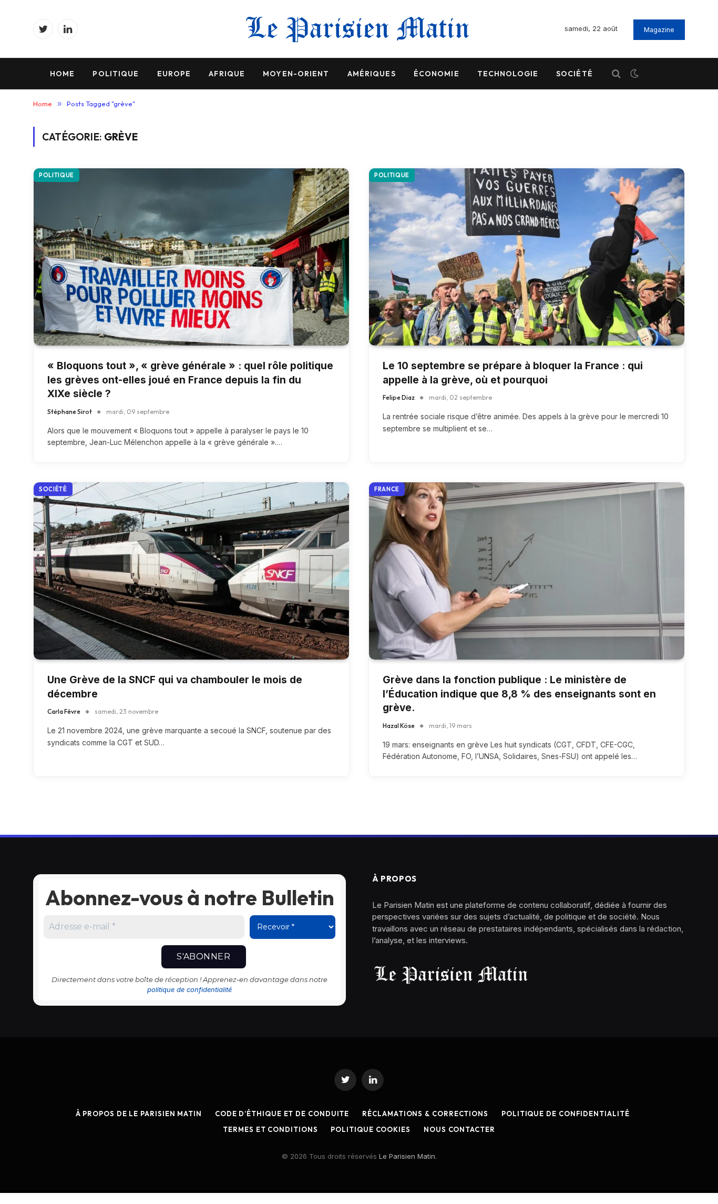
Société (574, 73)
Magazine (659, 30)
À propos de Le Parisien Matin (139, 1113)
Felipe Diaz (399, 397)
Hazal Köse (399, 726)
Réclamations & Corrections (425, 1113)
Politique (116, 73)
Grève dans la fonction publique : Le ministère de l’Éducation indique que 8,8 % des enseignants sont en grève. (519, 694)
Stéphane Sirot (69, 412)
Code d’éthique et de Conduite (282, 1113)
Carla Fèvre (63, 711)
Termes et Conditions (270, 1129)
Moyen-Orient (296, 73)
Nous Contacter (459, 1129)
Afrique (227, 73)
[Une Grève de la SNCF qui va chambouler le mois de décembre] (191, 571)
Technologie (507, 73)
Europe (174, 73)
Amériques (371, 73)
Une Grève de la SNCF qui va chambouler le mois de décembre (174, 687)
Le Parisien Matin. (408, 1156)
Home (62, 73)
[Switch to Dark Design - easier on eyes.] (633, 73)
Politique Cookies (370, 1129)
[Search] (616, 74)
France (386, 489)
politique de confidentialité (189, 989)
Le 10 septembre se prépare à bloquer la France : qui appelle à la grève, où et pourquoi (513, 373)
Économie (436, 73)
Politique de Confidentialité (565, 1113)
